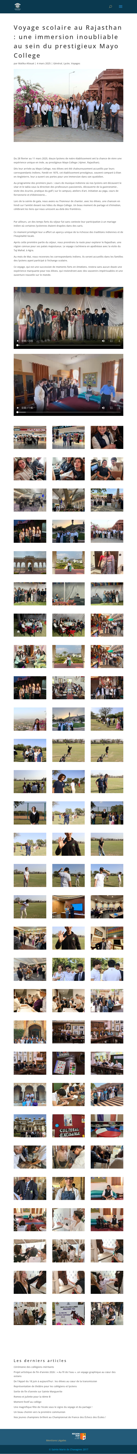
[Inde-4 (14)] (68, 1262)
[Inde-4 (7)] (30, 1199)
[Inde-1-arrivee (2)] (30, 542)
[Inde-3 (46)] (107, 1043)
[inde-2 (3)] (107, 574)
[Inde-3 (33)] (107, 918)
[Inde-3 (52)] (107, 1106)
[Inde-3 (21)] (107, 793)
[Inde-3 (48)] (68, 1074)
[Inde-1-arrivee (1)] (107, 511)
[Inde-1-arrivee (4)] (107, 542)
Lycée (66, 63)
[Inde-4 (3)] (107, 1137)
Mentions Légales (56, 1440)
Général (57, 63)
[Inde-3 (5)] (68, 636)
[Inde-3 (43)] (107, 1012)
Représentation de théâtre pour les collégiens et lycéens (45, 1386)
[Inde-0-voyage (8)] (30, 511)
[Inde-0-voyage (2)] (68, 448)
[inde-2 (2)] (68, 574)
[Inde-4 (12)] (107, 1231)
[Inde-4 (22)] (107, 1325)
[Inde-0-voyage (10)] (68, 511)
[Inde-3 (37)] (30, 980)
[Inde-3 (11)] (68, 699)
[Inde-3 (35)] (68, 949)
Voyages (75, 63)
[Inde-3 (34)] (30, 949)
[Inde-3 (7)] (30, 668)
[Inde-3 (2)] (68, 605)
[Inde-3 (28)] (30, 886)
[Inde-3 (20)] (68, 793)
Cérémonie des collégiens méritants (34, 1366)
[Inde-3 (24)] (107, 824)
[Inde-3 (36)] (107, 949)
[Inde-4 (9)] (107, 1199)
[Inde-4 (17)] (68, 1293)
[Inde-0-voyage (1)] (30, 448)
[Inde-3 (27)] (107, 855)
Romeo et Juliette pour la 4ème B (32, 1396)
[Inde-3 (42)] (68, 1012)
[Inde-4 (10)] (30, 1231)
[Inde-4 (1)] (30, 1137)
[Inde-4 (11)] (68, 1231)
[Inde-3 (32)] (68, 918)
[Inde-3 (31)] (30, 918)
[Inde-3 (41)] (30, 1012)
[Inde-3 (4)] (30, 636)
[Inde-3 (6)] (107, 636)
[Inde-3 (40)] (107, 980)
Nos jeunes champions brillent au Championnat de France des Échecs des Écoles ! (60, 1417)
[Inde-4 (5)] (68, 1168)
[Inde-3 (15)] (107, 730)
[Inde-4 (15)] (107, 1262)
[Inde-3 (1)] (30, 605)
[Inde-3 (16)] (30, 761)
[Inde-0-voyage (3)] (107, 448)
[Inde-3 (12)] (107, 699)
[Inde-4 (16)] (30, 1293)
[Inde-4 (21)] (68, 1325)
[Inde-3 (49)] (107, 1074)
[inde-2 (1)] (30, 574)
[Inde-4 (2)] (68, 1137)
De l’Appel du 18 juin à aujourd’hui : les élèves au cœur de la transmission (56, 1381)
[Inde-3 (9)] (107, 668)
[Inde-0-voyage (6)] (68, 480)
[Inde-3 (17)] (68, 761)
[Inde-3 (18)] (107, 761)
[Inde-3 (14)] (68, 730)
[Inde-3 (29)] (68, 886)
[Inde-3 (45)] (68, 1043)
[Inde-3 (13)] (30, 730)
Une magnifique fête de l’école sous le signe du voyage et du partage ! (53, 1407)
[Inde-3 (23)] (68, 824)
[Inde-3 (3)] (107, 605)
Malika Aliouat (26, 63)
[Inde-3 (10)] (30, 699)
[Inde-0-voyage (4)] (30, 480)
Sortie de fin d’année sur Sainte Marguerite (38, 1391)
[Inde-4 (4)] (30, 1168)
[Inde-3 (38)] (68, 980)
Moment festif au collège (27, 1401)
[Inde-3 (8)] (68, 668)
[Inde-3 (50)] (30, 1106)
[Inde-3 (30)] (107, 886)
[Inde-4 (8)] (68, 1199)
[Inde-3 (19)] (30, 793)
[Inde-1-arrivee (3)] (68, 542)
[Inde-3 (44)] (30, 1043)
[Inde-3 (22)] (30, 824)
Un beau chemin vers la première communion (39, 1412)
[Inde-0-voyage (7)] (107, 480)
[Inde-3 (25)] (30, 855)
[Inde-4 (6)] (107, 1168)
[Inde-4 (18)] (107, 1293)
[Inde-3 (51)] (68, 1106)
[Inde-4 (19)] (30, 1325)
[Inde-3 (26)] (68, 855)
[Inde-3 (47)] (30, 1074)
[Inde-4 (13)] (30, 1262)
